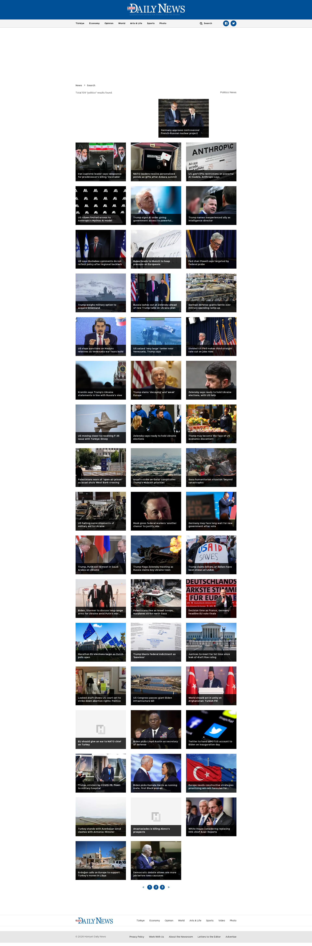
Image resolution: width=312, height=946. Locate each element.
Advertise (231, 937)
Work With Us (156, 937)
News (79, 85)
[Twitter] (233, 23)
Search (91, 85)
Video (221, 921)
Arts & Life (136, 23)
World (121, 23)
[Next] (168, 887)
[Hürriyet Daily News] (156, 9)
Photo (162, 23)
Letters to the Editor (209, 937)
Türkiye (80, 23)
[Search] (201, 23)
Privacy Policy (137, 937)
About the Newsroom (181, 937)
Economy (94, 23)
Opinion (108, 23)
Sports (151, 23)
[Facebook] (226, 23)
